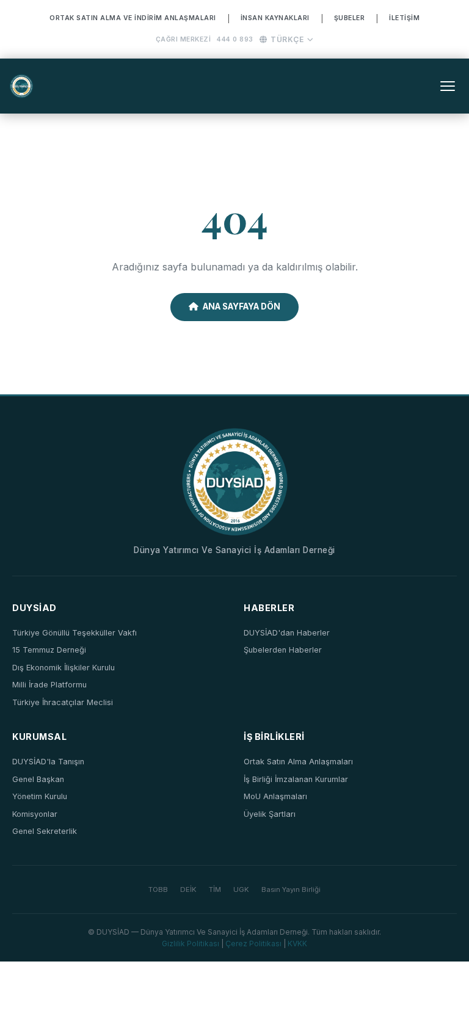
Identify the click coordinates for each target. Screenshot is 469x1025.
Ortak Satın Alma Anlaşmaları (298, 761)
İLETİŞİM (404, 18)
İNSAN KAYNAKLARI (275, 18)
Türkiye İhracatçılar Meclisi (62, 702)
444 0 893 (235, 39)
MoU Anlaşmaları (275, 796)
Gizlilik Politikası (190, 943)
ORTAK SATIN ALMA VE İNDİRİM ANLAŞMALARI (132, 18)
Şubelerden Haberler (283, 649)
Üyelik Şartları (270, 814)
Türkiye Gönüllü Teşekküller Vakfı (74, 632)
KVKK (297, 943)
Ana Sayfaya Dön (241, 306)
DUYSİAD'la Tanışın (48, 761)
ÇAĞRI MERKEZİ (183, 39)
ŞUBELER (349, 18)
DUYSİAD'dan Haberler (287, 632)
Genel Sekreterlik (44, 831)
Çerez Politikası (253, 943)
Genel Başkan (38, 779)
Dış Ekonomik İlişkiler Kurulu (63, 667)
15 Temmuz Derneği (49, 649)
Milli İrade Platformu (49, 684)
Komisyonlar (34, 814)
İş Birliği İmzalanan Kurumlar (296, 779)
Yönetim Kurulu (39, 796)
